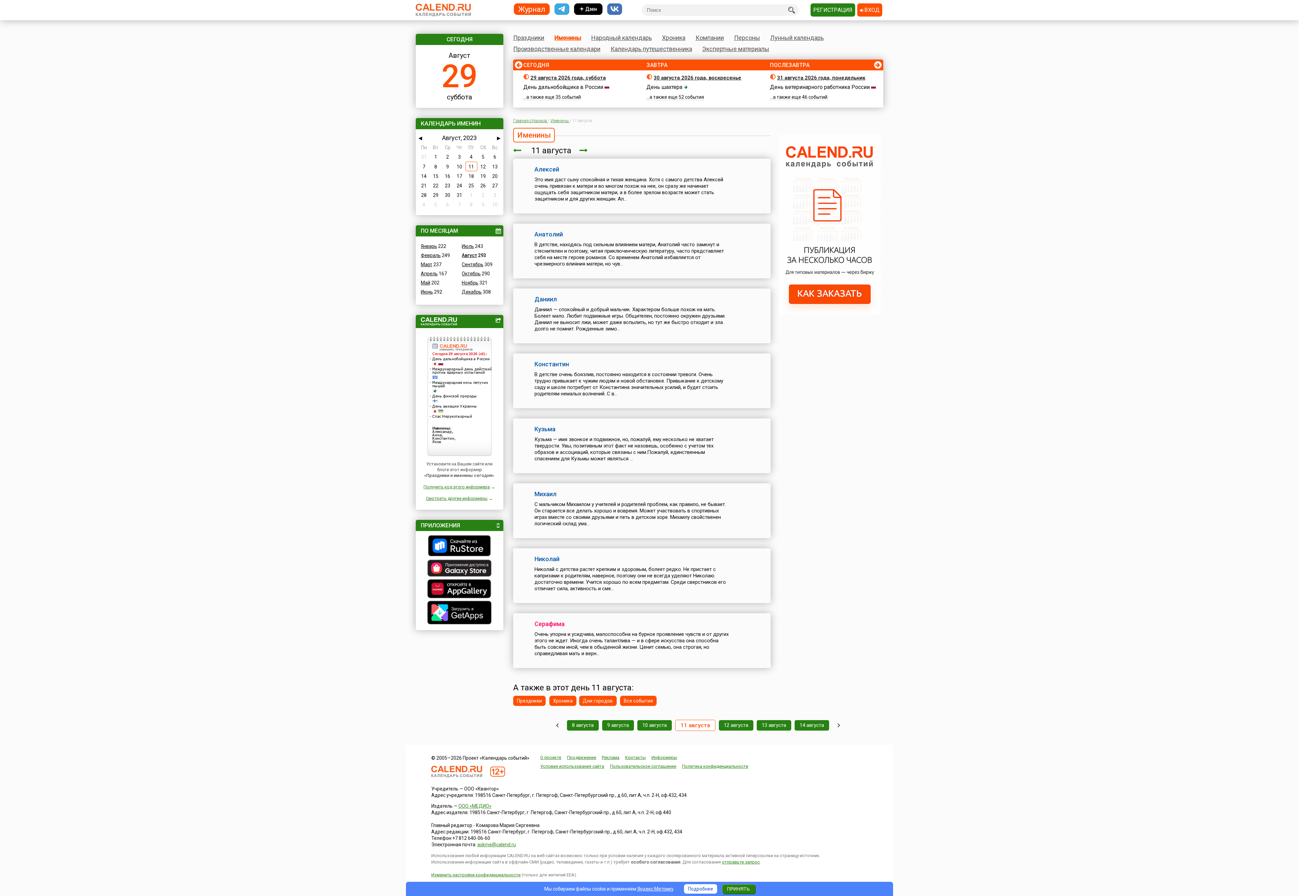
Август (469, 255)
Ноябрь (470, 282)
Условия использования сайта (572, 766)
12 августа (736, 725)
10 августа (654, 725)
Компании (710, 37)
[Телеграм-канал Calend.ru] (561, 9)
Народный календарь (621, 37)
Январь (429, 246)
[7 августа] (557, 725)
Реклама (610, 757)
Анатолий (548, 234)
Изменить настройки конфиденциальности (476, 874)
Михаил (545, 494)
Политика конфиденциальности (715, 766)
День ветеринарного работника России (820, 87)
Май (425, 282)
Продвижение (581, 757)
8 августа (583, 725)
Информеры (664, 757)
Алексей (546, 169)
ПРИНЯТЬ (738, 889)
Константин (551, 364)
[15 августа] (839, 725)
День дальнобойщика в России (563, 87)
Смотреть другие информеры (456, 498)
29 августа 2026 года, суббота (568, 78)
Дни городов (598, 701)
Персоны (747, 37)
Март (426, 264)
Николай (547, 558)
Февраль (431, 255)
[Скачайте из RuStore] (459, 546)
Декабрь (472, 292)
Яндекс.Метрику (655, 889)
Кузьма (544, 429)
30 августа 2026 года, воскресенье (697, 78)
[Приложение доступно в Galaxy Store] (459, 568)
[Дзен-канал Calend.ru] (588, 9)
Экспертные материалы (735, 48)
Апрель (429, 273)
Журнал (531, 9)
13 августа (774, 725)
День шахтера (664, 87)
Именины (567, 37)
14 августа (812, 725)
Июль (468, 246)
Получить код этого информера (457, 486)
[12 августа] (583, 150)
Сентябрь (472, 264)
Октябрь (471, 273)
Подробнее (700, 889)
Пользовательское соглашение (643, 766)
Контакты (635, 757)
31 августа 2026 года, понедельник (821, 78)
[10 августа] (517, 150)
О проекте (550, 757)
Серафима (549, 623)
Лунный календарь (797, 37)
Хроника (673, 37)
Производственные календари (556, 48)
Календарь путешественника (651, 48)
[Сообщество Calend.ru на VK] (614, 9)
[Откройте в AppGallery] (459, 589)
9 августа (618, 725)
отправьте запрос (741, 862)
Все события (638, 701)
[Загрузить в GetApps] (459, 613)
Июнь (427, 292)
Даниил (545, 299)
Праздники (528, 37)
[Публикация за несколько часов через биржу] (830, 313)
